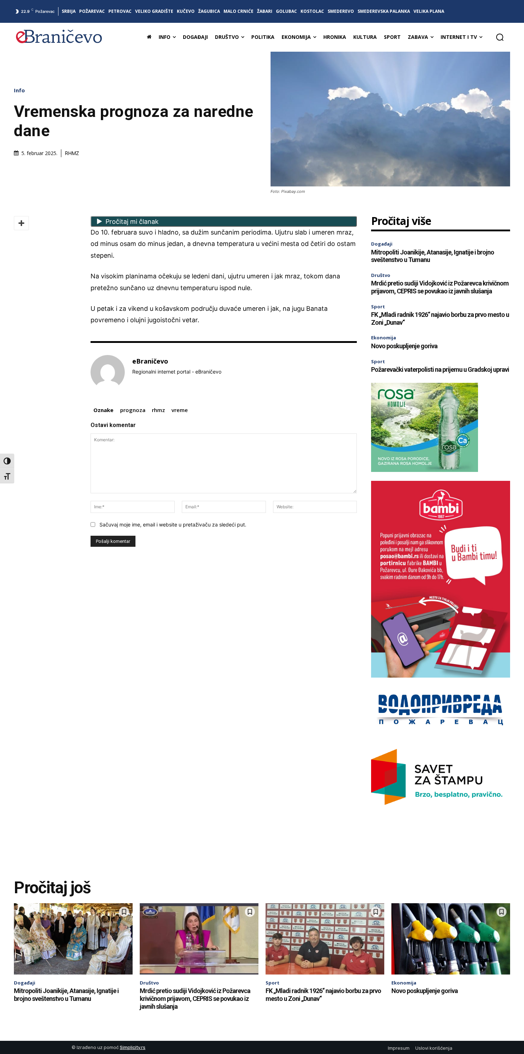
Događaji (381, 244)
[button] (499, 37)
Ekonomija (383, 337)
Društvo (380, 275)
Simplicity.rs (132, 1047)
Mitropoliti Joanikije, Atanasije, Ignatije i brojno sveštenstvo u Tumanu (432, 256)
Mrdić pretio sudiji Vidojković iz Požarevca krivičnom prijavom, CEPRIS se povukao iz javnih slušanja (440, 287)
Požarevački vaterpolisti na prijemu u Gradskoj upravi (440, 369)
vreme (179, 409)
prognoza (132, 409)
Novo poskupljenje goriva (404, 346)
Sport (378, 306)
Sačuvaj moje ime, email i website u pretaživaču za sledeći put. (172, 524)
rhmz (158, 409)
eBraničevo (150, 361)
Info (19, 90)
